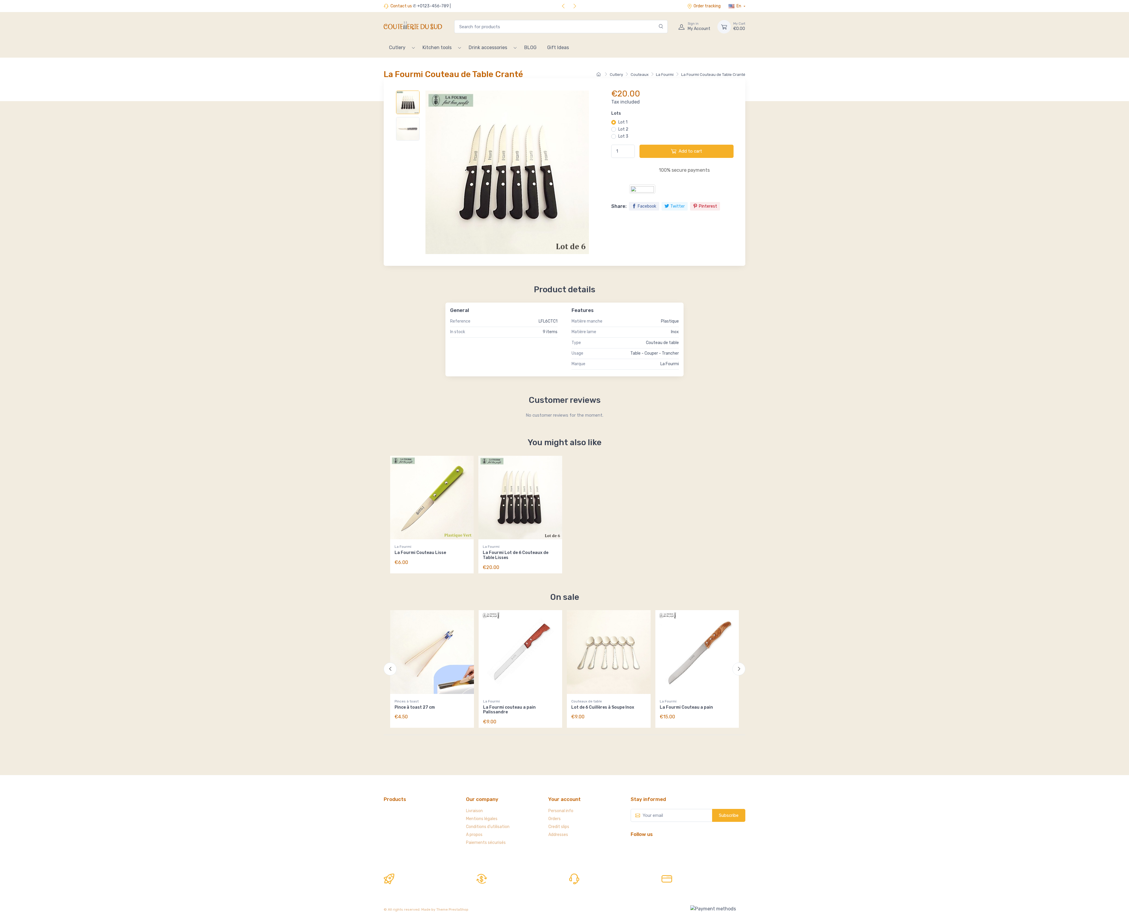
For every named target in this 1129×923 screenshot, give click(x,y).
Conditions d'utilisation (488, 826)
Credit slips (558, 826)
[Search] (661, 26)
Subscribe (729, 815)
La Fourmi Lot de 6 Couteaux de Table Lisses (515, 555)
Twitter (677, 206)
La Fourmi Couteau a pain (686, 707)
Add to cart (690, 151)
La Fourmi (403, 547)
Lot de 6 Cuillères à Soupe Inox (602, 707)
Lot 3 (623, 136)
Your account (564, 799)
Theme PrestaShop (452, 909)
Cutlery (397, 47)
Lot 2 (623, 129)
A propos (474, 834)
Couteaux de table (586, 701)
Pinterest (708, 206)
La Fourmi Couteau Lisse (420, 552)
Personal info (560, 810)
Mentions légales (481, 818)
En (739, 6)
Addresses (558, 834)
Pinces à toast (407, 701)
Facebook (647, 206)
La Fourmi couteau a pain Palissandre (509, 710)
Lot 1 (622, 122)
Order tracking (707, 6)
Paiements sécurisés (486, 842)
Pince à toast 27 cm (415, 707)
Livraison (474, 810)
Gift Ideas (558, 47)
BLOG (530, 47)
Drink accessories (488, 47)
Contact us (401, 6)
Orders (554, 818)
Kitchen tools (437, 47)
